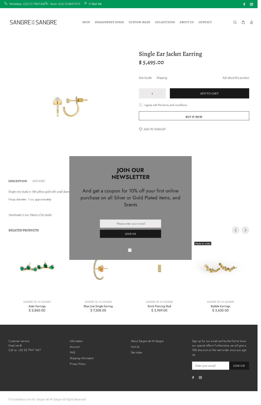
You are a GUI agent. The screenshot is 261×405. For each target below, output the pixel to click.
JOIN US (130, 234)
